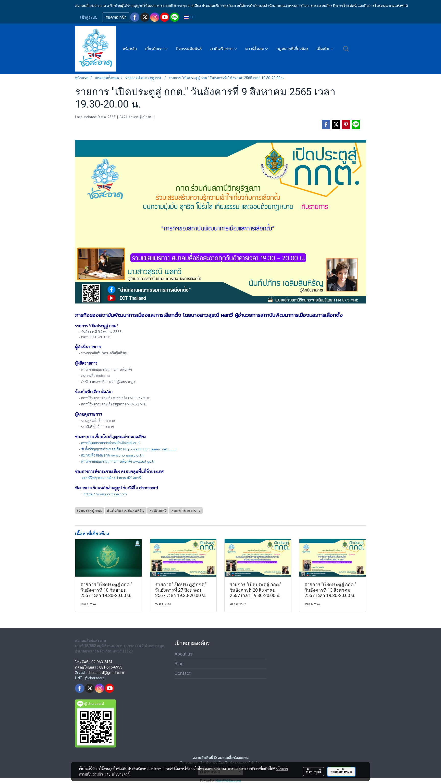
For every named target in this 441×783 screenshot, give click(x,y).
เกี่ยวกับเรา (154, 48)
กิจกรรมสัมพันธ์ (189, 48)
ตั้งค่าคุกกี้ (313, 771)
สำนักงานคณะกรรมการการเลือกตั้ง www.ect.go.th (118, 461)
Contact (183, 673)
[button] (346, 49)
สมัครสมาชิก (116, 17)
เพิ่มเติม (323, 48)
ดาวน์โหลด (255, 48)
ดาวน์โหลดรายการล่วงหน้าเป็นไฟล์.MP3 (110, 443)
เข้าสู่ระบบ (88, 17)
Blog (179, 663)
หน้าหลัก (129, 48)
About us (184, 654)
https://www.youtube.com (105, 494)
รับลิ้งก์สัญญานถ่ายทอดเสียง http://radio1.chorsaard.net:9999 (129, 449)
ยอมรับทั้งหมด (341, 771)
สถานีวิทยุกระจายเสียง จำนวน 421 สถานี (111, 477)
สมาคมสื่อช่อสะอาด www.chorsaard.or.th (112, 455)
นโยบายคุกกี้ (121, 774)
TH (191, 17)
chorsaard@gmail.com (106, 673)
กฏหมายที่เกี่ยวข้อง (292, 48)
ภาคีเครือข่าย (222, 48)
